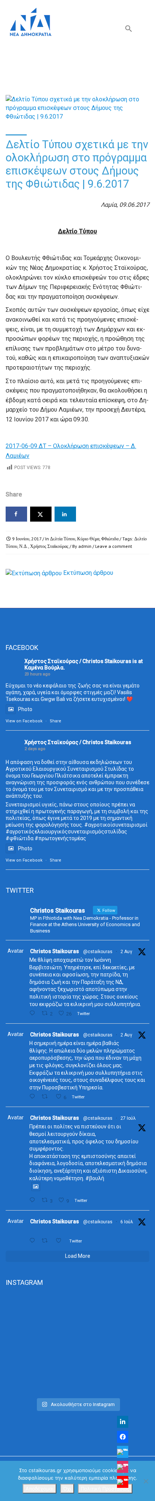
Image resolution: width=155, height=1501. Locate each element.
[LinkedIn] (122, 1422)
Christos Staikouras (54, 951)
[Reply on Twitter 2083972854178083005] (33, 1013)
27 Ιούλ (128, 1118)
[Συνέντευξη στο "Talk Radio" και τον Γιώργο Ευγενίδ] (77, 1385)
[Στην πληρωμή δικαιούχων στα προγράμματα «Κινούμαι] (77, 1320)
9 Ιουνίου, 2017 (26, 538)
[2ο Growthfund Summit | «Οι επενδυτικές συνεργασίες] (77, 1361)
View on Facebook (24, 721)
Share (55, 721)
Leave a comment (113, 546)
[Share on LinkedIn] (65, 514)
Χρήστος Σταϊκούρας (49, 546)
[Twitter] (122, 1452)
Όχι (67, 1489)
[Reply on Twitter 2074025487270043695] (33, 1240)
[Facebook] (122, 1437)
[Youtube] (122, 1482)
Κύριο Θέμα (88, 538)
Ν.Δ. (23, 546)
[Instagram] (122, 1467)
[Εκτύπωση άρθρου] (34, 572)
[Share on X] (41, 514)
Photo (25, 709)
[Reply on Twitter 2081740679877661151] (33, 1200)
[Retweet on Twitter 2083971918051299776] (46, 1096)
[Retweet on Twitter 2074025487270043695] (46, 1240)
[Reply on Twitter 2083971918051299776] (33, 1096)
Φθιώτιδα (110, 538)
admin (84, 546)
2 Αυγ (126, 951)
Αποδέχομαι (39, 1489)
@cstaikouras (97, 951)
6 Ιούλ (126, 1221)
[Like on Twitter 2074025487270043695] (60, 1240)
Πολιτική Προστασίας (105, 1489)
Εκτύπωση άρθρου (88, 572)
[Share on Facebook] (16, 514)
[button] (128, 30)
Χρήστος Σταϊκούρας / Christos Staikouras (77, 661)
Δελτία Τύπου (62, 538)
